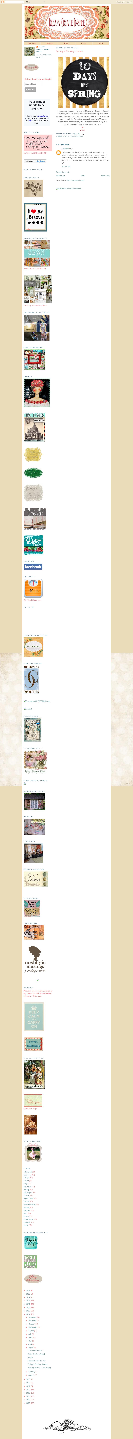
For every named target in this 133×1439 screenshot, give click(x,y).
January (31, 1375)
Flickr (66, 43)
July (30, 1334)
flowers (26, 1216)
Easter (26, 1181)
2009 (28, 1393)
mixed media (28, 1219)
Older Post (105, 176)
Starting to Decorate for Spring (39, 1368)
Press (83, 43)
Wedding (27, 1210)
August (31, 1331)
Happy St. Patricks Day (37, 1361)
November (32, 1321)
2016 (28, 1307)
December (32, 1317)
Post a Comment (62, 172)
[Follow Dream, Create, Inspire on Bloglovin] (35, 163)
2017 (28, 1304)
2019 (28, 1297)
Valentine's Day (29, 1204)
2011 (28, 1386)
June (30, 1338)
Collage (26, 1178)
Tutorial (26, 1201)
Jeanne (42, 47)
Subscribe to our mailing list (38, 79)
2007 (28, 1400)
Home (83, 176)
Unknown (65, 149)
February (32, 1372)
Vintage (26, 1207)
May (30, 1341)
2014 (28, 1314)
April (30, 1344)
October (31, 1324)
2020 (28, 1294)
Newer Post (60, 176)
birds (25, 1213)
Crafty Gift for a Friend (36, 1354)
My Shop (32, 43)
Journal (26, 1196)
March (31, 1348)
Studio (100, 43)
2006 (28, 1403)
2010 (28, 1390)
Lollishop (49, 43)
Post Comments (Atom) (75, 180)
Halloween (27, 1187)
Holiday (26, 1190)
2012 (28, 1383)
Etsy (25, 1184)
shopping (27, 1222)
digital (66, 136)
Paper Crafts (28, 1199)
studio (26, 1225)
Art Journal (28, 1172)
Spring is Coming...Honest (69, 51)
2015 (28, 1311)
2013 (28, 1379)
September (32, 1327)
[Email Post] (83, 134)
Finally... (31, 1357)
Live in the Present (35, 1351)
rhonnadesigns (76, 136)
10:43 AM (66, 166)
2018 (28, 1301)
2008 (28, 1396)
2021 (28, 1291)
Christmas (27, 1175)
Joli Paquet (28, 1193)
